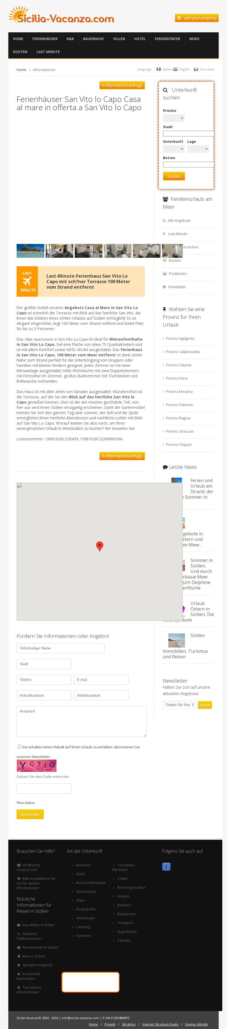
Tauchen (124, 940)
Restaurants (126, 914)
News (194, 38)
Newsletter (177, 286)
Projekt (110, 1024)
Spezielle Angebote (37, 965)
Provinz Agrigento (180, 338)
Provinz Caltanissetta (183, 351)
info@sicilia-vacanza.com (29, 867)
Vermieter (84, 935)
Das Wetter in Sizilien (38, 925)
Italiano (167, 69)
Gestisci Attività (196, 1024)
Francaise (207, 69)
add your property (198, 17)
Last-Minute (48, 51)
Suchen (173, 176)
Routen (20, 51)
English (184, 69)
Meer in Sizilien (33, 956)
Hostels (123, 896)
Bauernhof (93, 38)
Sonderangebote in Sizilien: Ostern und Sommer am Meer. (183, 539)
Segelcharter (127, 931)
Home (18, 38)
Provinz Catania (178, 364)
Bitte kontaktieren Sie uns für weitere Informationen (36, 883)
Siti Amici (129, 1024)
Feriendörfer (167, 38)
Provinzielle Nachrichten (28, 976)
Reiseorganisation (131, 887)
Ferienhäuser (45, 38)
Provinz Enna (176, 378)
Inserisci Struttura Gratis (160, 1024)
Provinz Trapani (179, 444)
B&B (70, 38)
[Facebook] (166, 868)
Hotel (140, 38)
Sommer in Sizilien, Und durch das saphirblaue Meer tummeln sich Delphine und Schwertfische (188, 574)
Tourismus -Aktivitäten (124, 867)
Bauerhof (83, 865)
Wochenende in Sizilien (40, 947)
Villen (119, 38)
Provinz (169, 110)
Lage (191, 141)
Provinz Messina (179, 391)
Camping (83, 927)
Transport (125, 922)
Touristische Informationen (29, 989)
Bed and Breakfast (90, 882)
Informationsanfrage (123, 85)
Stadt (168, 127)
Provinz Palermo (179, 404)
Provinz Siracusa (179, 431)
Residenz (124, 905)
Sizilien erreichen (183, 246)
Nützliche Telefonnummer (29, 936)
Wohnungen (85, 918)
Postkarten (178, 273)
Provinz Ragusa (178, 417)
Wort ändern (26, 803)
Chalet (122, 878)
